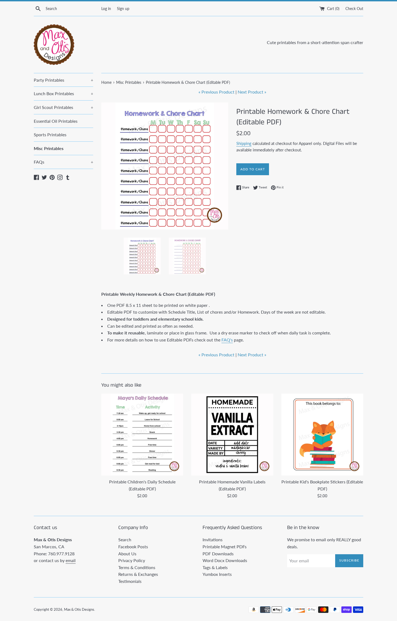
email (71, 560)
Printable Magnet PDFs (225, 546)
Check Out (354, 8)
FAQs (63, 161)
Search (124, 539)
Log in (106, 8)
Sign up (123, 8)
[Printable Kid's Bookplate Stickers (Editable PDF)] (322, 435)
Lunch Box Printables (63, 93)
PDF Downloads (218, 553)
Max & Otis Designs (79, 609)
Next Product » (252, 91)
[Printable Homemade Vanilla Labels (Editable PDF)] (232, 435)
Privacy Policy (131, 560)
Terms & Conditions (136, 567)
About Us (127, 553)
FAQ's (227, 339)
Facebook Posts (133, 546)
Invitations (213, 539)
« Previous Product (216, 91)
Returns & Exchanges (138, 574)
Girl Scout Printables (63, 107)
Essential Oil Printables (56, 121)
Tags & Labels (215, 567)
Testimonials (130, 581)
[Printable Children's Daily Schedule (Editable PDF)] (142, 435)
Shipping (243, 143)
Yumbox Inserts (217, 574)
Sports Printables (50, 134)
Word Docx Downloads (225, 560)
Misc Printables (48, 148)
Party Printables (63, 79)
